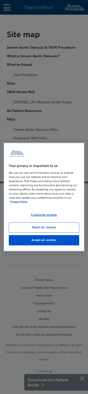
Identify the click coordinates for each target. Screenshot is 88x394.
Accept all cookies (44, 240)
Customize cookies (44, 215)
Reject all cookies (44, 227)
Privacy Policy (18, 202)
